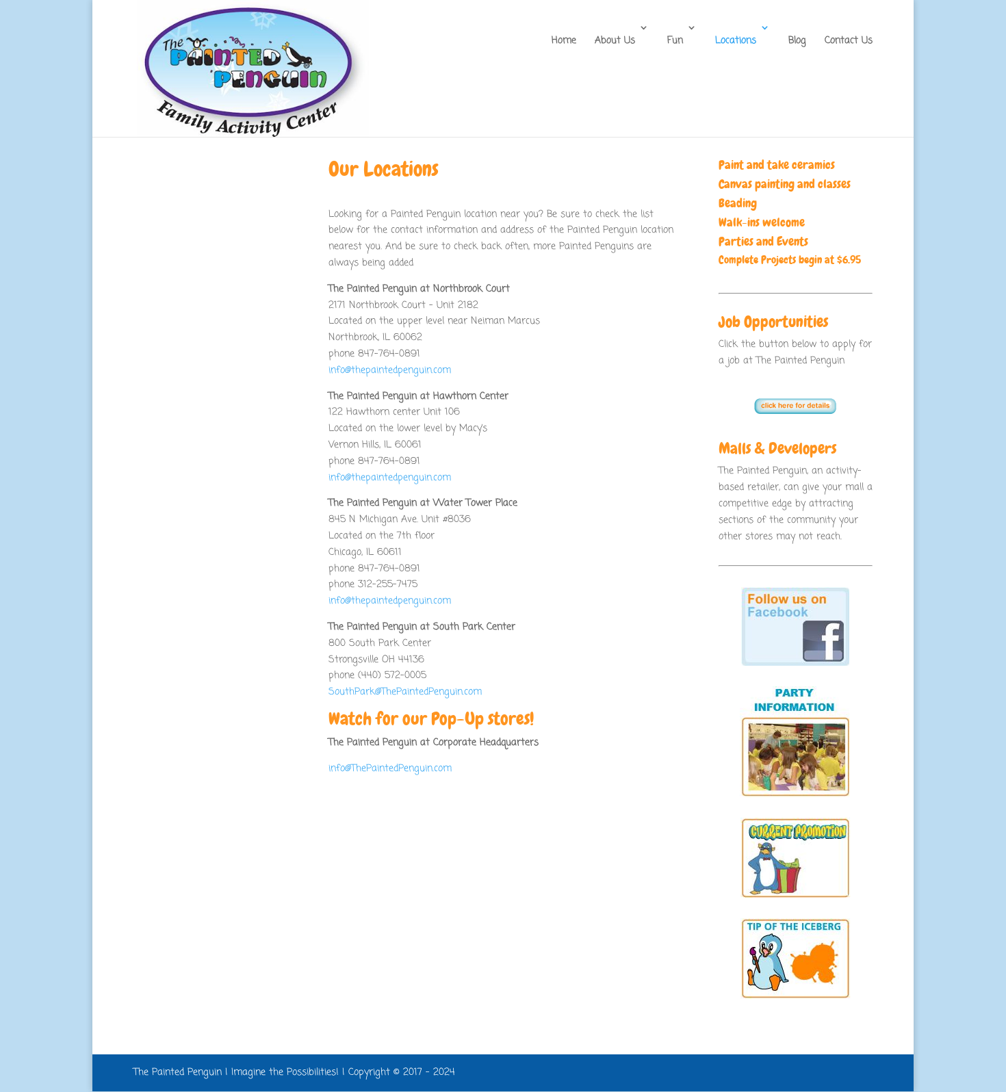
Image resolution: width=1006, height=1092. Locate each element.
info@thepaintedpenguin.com (389, 370)
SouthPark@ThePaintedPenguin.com (405, 692)
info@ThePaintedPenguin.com (390, 769)
